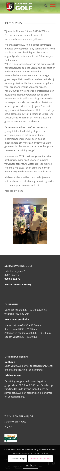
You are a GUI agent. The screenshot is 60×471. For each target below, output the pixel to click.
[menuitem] (44, 6)
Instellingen (30, 465)
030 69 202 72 (12, 278)
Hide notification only (40, 458)
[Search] (44, 6)
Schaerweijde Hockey (15, 421)
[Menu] (51, 6)
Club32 (8, 427)
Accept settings (17, 458)
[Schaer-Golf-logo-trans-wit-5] (24, 6)
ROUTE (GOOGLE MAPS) (17, 284)
